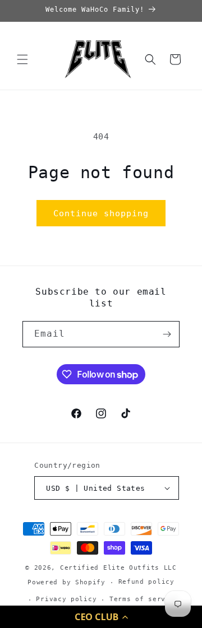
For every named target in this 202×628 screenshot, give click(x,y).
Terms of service (143, 599)
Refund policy (146, 581)
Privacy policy (66, 599)
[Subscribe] (166, 334)
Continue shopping (101, 213)
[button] (101, 617)
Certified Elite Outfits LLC (118, 567)
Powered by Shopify (66, 582)
